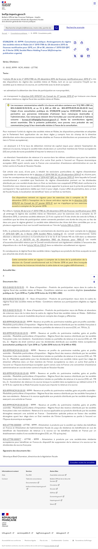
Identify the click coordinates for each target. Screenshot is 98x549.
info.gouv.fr (7, 533)
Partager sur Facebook (87, 49)
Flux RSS (29, 475)
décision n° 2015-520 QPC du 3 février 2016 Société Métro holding (49, 232)
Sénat (52, 504)
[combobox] (29, 27)
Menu (94, 3)
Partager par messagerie (88, 56)
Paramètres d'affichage (83, 540)
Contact (5, 479)
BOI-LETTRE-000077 (12, 439)
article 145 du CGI (35, 245)
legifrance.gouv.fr (43, 533)
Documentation (31, 483)
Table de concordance (34, 479)
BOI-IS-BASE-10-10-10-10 (13, 287)
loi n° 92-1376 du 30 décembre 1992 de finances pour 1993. (48, 239)
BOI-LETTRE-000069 (12, 424)
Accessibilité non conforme (11, 540)
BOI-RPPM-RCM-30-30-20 (14, 321)
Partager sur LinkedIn (81, 56)
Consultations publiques (19, 33)
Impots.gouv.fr (55, 500)
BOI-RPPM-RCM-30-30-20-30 (15, 350)
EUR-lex (52, 493)
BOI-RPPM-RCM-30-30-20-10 (15, 333)
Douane (52, 489)
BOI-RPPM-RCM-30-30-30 (14, 390)
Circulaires (53, 485)
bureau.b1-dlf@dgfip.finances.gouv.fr (39, 119)
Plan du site (44, 540)
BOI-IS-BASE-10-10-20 (12, 310)
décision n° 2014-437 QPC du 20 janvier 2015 (51, 177)
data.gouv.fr (61, 533)
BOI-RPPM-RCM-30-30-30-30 (15, 404)
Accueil (4, 33)
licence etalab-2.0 (50, 546)
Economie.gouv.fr (56, 496)
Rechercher (56, 27)
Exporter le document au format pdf (75, 42)
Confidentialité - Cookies (60, 540)
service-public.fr (24, 533)
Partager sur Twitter (75, 56)
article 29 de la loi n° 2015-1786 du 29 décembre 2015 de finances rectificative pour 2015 (46, 79)
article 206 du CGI (69, 225)
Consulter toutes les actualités (82, 462)
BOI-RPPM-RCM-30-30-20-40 (15, 373)
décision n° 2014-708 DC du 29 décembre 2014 (57, 174)
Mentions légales (30, 540)
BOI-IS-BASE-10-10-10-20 (13, 298)
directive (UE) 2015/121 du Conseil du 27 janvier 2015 (46, 96)
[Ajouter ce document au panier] (81, 42)
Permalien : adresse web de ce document (75, 49)
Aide (3, 475)
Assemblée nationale (57, 475)
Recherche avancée (75, 27)
